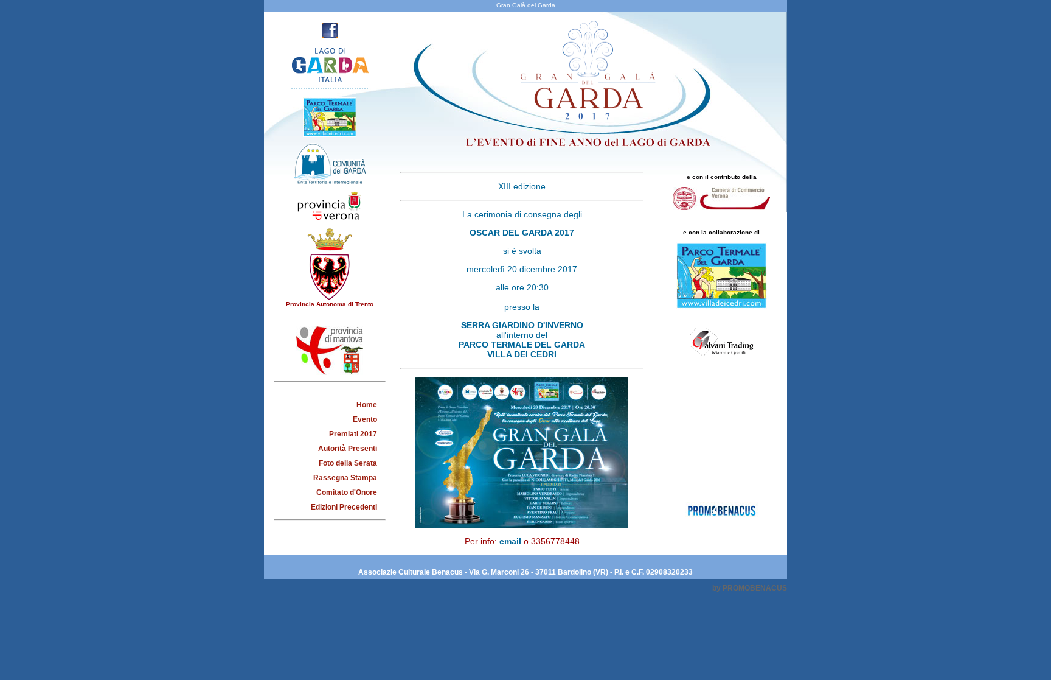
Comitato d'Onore (346, 492)
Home (366, 405)
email (510, 541)
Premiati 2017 (353, 434)
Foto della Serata (348, 463)
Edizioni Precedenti (344, 507)
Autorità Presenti (347, 448)
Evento (365, 419)
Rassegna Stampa (345, 478)
